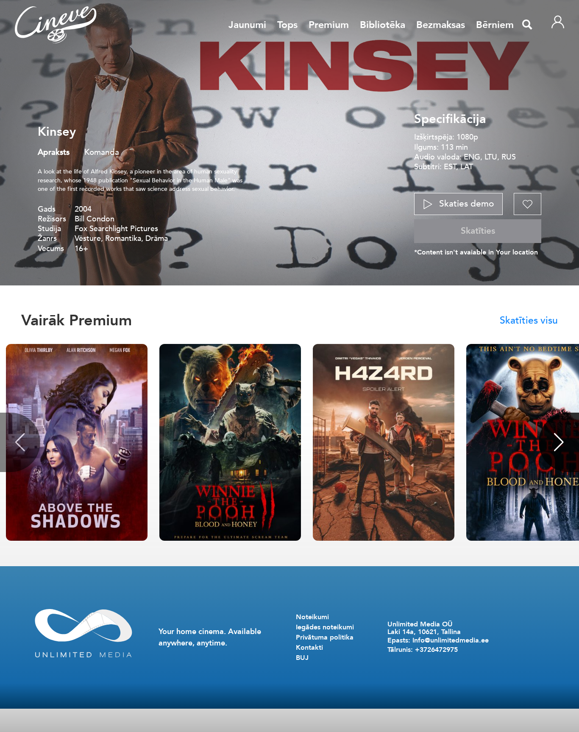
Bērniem (495, 24)
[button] (559, 442)
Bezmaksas (440, 24)
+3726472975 (436, 649)
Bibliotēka (382, 24)
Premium (329, 24)
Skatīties (478, 231)
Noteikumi (312, 617)
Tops (287, 24)
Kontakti (309, 647)
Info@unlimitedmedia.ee (450, 640)
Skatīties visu (529, 320)
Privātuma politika (325, 637)
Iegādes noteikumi (325, 627)
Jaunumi (247, 24)
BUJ (302, 657)
